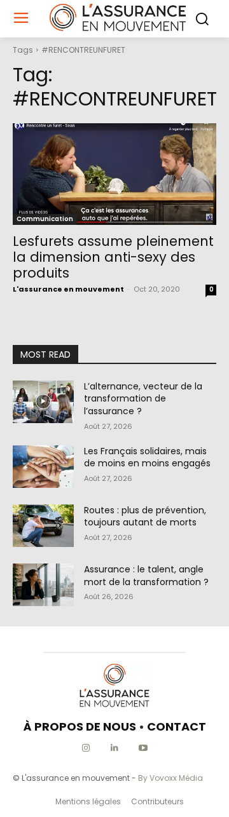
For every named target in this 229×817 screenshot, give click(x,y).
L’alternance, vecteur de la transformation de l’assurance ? (143, 398)
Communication (45, 219)
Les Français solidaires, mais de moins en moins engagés (147, 457)
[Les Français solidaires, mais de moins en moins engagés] (43, 466)
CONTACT (176, 726)
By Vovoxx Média (170, 778)
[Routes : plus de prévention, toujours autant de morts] (43, 525)
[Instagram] (86, 748)
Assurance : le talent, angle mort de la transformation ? (146, 575)
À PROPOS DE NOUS (80, 726)
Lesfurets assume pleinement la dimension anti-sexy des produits (113, 257)
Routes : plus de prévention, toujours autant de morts (145, 516)
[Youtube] (143, 748)
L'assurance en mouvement (68, 289)
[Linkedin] (115, 748)
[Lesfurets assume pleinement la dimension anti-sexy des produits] (114, 174)
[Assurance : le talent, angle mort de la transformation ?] (43, 585)
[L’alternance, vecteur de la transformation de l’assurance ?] (43, 402)
